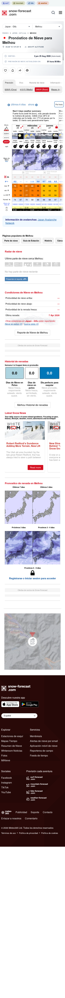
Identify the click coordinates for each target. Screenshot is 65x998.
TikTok (4, 787)
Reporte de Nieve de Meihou (32, 332)
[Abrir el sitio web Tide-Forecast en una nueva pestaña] (30, 3)
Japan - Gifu (19, 33)
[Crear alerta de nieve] (13, 70)
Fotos (4, 755)
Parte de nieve (11, 240)
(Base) (42, 89)
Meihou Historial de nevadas (32, 405)
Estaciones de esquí (12, 736)
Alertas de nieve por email (44, 741)
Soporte (35, 812)
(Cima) (11, 89)
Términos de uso (8, 833)
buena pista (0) (31, 323)
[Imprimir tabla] (27, 70)
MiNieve (5, 760)
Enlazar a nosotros (11, 818)
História (48, 240)
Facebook (6, 777)
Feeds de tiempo (39, 755)
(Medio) (26, 89)
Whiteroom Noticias (11, 750)
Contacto (47, 812)
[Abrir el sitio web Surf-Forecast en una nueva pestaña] (5, 3)
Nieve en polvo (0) (13, 323)
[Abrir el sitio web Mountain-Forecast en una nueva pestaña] (18, 3)
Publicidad (21, 812)
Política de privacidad (28, 833)
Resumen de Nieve (11, 746)
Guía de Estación (31, 240)
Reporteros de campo (41, 750)
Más (6, 161)
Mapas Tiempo (9, 741)
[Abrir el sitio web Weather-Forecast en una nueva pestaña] (43, 3)
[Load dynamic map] (32, 641)
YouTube (6, 792)
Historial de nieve (36, 82)
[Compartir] (20, 70)
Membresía (36, 736)
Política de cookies (49, 833)
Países (5, 33)
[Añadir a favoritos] (5, 70)
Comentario (31, 818)
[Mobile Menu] (60, 12)
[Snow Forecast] (15, 13)
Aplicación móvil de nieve (43, 746)
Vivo (21, 82)
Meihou (33, 33)
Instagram (6, 782)
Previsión (9, 82)
